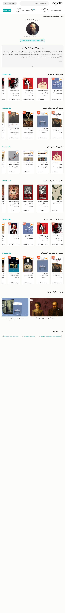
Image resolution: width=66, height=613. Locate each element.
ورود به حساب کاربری (9, 3)
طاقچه (62, 16)
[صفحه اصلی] (57, 3)
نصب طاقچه (7, 10)
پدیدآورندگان (56, 16)
